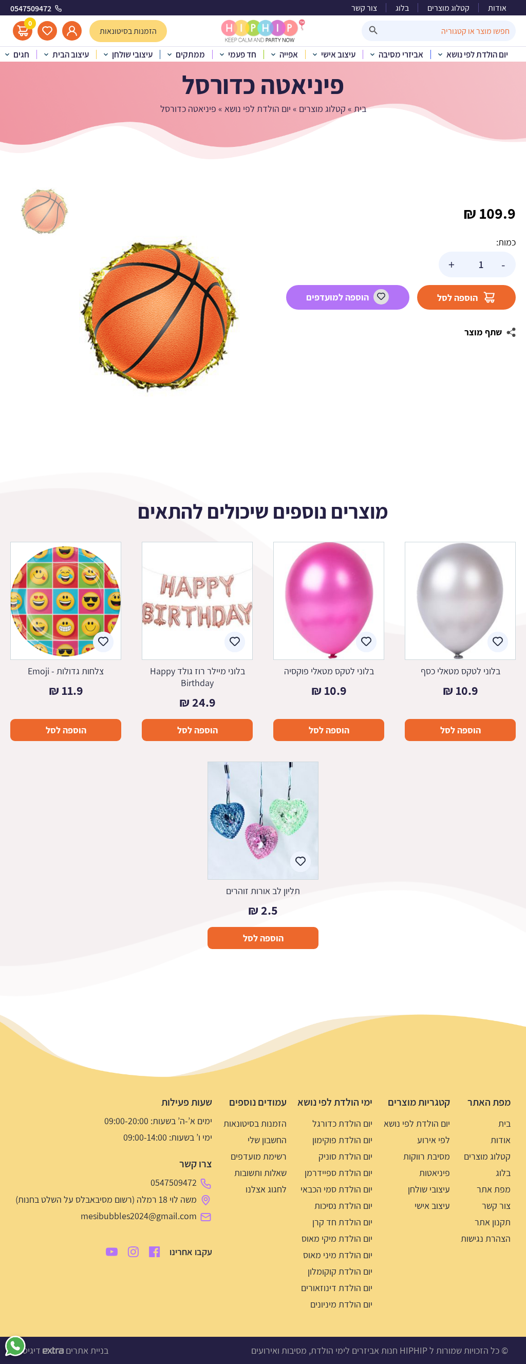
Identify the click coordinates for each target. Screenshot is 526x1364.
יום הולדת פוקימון (342, 1140)
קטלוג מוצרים (448, 8)
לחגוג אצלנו (266, 1189)
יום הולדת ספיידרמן (338, 1173)
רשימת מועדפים (259, 1156)
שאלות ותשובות (260, 1173)
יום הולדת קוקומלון (340, 1271)
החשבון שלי (267, 1140)
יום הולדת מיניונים (341, 1304)
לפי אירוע (433, 1140)
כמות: (506, 242)
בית (360, 109)
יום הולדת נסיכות (343, 1205)
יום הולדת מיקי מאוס (337, 1238)
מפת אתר (494, 1189)
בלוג (402, 8)
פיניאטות (434, 1173)
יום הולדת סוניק (345, 1156)
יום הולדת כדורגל (342, 1123)
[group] (159, 315)
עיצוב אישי (432, 1205)
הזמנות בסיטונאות (255, 1123)
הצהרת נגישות (486, 1238)
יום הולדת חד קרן (342, 1222)
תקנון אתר (493, 1222)
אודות (497, 8)
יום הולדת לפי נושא (257, 109)
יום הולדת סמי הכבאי (336, 1189)
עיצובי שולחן (429, 1189)
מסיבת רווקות (426, 1156)
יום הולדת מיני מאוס (337, 1255)
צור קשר (364, 8)
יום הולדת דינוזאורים (336, 1288)
